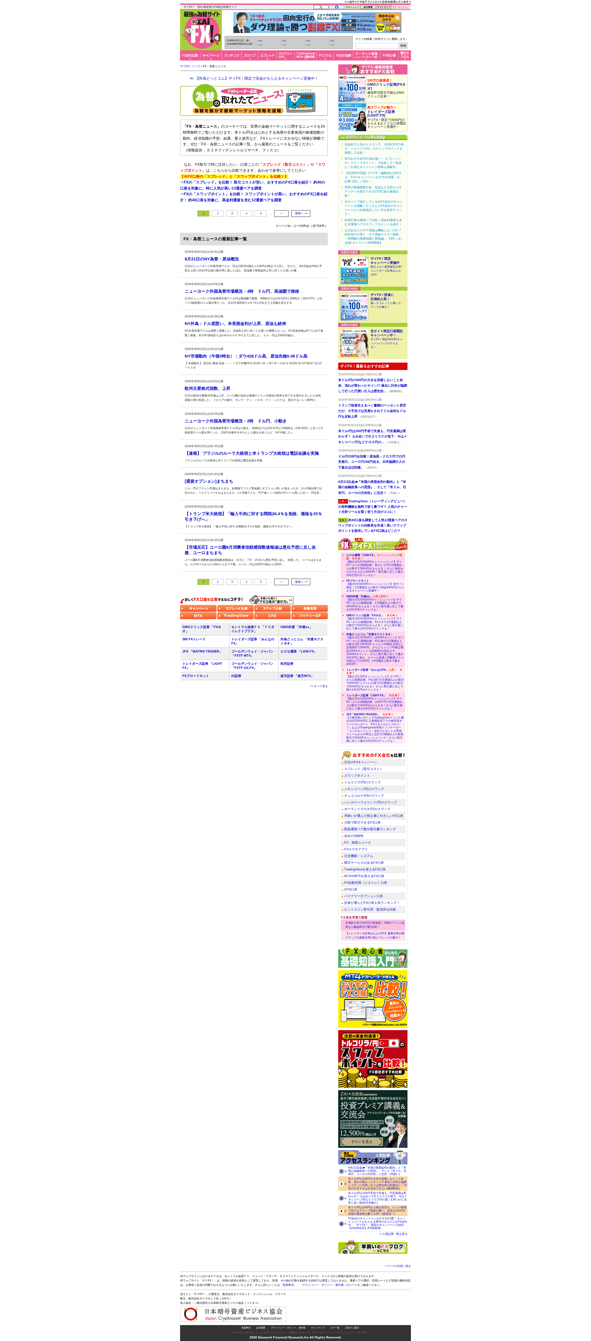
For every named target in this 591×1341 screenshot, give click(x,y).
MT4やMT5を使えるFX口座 (364, 876)
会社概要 (260, 1327)
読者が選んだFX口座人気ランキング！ (372, 903)
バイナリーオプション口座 (363, 896)
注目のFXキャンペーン (360, 762)
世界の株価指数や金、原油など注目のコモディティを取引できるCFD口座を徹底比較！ (373, 191)
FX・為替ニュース (357, 842)
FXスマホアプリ (356, 849)
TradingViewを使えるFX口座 (365, 869)
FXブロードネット (195, 676)
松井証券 (286, 663)
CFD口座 (350, 889)
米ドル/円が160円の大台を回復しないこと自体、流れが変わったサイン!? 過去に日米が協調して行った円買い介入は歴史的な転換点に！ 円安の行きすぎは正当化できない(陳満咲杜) (377, 1183)
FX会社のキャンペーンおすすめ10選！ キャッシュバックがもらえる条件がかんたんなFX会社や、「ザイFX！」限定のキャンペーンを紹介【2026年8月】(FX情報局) (377, 1223)
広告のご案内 (352, 1327)
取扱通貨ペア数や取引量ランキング (370, 829)
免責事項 (245, 1327)
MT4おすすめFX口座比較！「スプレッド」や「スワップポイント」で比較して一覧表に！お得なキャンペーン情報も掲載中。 (374, 163)
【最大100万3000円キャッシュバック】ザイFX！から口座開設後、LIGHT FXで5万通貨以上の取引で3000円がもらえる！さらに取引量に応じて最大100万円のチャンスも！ (374, 702)
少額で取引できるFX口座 (362, 822)
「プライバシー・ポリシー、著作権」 (322, 1285)
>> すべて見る (319, 686)
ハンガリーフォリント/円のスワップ (370, 802)
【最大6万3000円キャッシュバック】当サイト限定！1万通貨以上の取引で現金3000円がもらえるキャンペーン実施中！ (375, 585)
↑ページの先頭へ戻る (398, 1266)
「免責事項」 (288, 1285)
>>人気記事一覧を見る (393, 1234)
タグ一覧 (335, 1327)
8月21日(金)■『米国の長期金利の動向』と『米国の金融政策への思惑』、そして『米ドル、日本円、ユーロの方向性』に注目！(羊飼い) (377, 1171)
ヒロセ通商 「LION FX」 (298, 651)
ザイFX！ (363, 1332)
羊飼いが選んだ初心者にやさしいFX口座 (373, 816)
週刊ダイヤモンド (299, 1332)
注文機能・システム (358, 856)
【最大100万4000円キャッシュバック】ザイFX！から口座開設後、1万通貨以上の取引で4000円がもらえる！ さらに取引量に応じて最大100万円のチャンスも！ (374, 603)
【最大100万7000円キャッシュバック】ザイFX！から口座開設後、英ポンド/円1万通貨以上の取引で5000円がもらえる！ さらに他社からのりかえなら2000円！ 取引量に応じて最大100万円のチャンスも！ (374, 565)
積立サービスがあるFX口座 (364, 862)
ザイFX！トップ (190, 66)
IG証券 (236, 676)
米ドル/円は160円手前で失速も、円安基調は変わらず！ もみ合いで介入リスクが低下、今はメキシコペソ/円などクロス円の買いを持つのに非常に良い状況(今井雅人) (377, 1197)
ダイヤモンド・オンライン (273, 1332)
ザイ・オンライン (321, 1332)
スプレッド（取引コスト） (363, 769)
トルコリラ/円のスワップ (362, 782)
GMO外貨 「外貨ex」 (296, 627)
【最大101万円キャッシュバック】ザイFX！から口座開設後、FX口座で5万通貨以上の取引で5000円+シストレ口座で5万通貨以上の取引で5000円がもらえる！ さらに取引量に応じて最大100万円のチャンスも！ (375, 679)
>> (301, 213)
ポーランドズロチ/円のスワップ (367, 809)
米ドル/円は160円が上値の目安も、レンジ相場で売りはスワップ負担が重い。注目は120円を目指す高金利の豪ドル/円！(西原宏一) (377, 1210)
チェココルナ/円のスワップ (364, 795)
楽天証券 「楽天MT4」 (297, 676)
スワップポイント (357, 775)
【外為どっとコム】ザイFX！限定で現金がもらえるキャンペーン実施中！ (256, 78)
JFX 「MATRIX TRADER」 (202, 651)
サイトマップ (318, 1327)
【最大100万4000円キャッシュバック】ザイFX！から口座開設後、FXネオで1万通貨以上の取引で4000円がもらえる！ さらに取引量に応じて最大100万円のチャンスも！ (374, 622)
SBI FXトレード (194, 639)
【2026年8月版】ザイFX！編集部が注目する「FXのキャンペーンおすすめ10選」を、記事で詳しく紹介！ (374, 177)
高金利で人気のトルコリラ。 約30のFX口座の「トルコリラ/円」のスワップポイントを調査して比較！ (374, 148)
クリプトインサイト (344, 1332)
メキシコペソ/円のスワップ (364, 789)
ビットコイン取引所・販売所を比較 (370, 909)
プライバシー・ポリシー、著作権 (288, 1327)
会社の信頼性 (354, 836)
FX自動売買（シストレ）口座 (365, 882)
